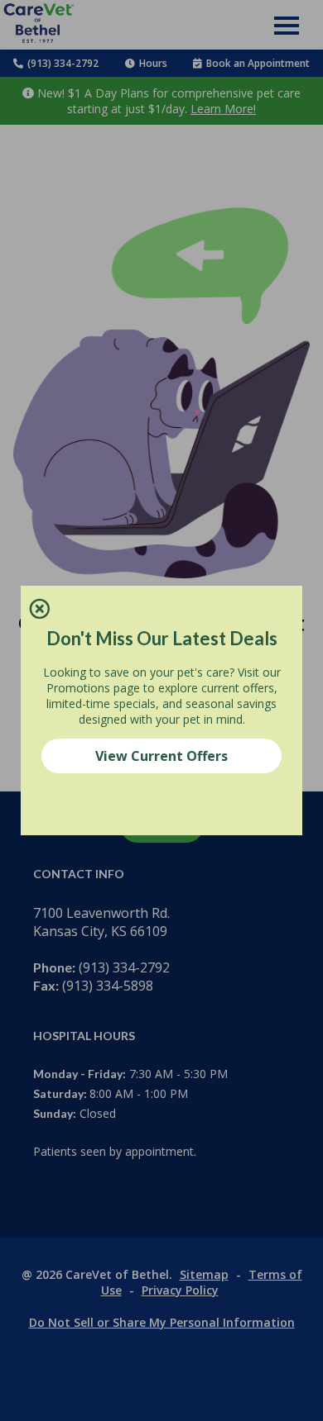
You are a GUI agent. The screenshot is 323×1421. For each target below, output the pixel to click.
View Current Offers (161, 756)
